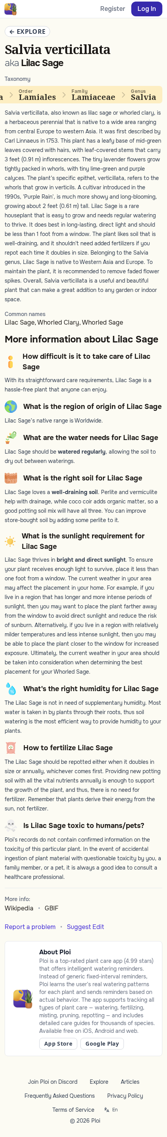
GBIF (52, 908)
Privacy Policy (125, 1095)
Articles (130, 1081)
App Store (58, 1043)
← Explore (27, 31)
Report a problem (30, 927)
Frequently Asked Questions (59, 1095)
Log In (146, 9)
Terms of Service (73, 1109)
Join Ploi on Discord (52, 1081)
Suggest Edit (85, 927)
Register (112, 9)
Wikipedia (19, 908)
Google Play (102, 1043)
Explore (99, 1081)
